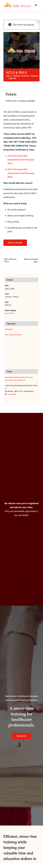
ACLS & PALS (9, 313)
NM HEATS (9, 329)
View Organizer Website (13, 335)
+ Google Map (11, 394)
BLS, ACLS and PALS (10, 260)
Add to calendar (15, 242)
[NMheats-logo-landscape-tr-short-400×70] (17, 3)
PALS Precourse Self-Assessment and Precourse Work (20, 173)
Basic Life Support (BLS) (31, 260)
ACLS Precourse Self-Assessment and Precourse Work (20, 159)
